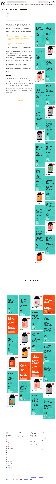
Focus (27, 4)
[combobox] (16, 2)
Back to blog (20, 100)
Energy (22, 4)
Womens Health (51, 4)
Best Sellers (10, 4)
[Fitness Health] (3, 3)
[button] (54, 2)
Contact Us (20, 443)
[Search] (25, 2)
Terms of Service (33, 477)
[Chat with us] (52, 2)
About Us (20, 434)
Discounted (17, 4)
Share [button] (9, 95)
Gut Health (44, 4)
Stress (38, 4)
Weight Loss (33, 4)
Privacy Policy (41, 477)
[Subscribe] (39, 286)
